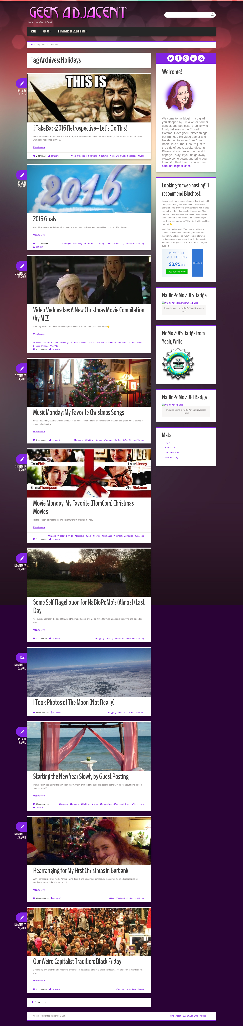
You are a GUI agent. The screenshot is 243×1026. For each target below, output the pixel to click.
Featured (104, 156)
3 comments (41, 539)
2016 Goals (44, 219)
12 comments (42, 243)
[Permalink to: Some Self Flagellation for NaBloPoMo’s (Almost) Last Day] (89, 573)
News (141, 989)
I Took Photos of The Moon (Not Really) (73, 702)
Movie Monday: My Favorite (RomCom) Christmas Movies (83, 507)
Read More (39, 147)
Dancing (93, 156)
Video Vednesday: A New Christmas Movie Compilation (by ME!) (88, 314)
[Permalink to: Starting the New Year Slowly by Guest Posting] (89, 750)
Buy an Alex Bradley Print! (70, 32)
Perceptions (106, 804)
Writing (141, 243)
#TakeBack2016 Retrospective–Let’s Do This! (80, 128)
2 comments (41, 440)
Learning (100, 243)
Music (92, 343)
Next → (42, 1002)
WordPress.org (171, 457)
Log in (167, 442)
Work (141, 156)
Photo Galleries (137, 712)
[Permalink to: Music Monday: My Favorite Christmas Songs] (89, 383)
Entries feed (170, 447)
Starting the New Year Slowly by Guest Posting (81, 776)
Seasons (132, 156)
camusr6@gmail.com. (176, 166)
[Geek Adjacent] (77, 12)
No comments (42, 712)
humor (75, 343)
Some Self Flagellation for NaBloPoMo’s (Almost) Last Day (88, 606)
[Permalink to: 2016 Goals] (89, 189)
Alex (74, 156)
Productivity (119, 243)
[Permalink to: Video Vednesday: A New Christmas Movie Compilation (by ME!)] (89, 280)
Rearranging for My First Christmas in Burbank (80, 871)
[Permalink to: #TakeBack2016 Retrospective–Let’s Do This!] (89, 115)
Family (110, 638)
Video (132, 343)
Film (56, 343)
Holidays (115, 156)
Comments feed (172, 452)
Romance (107, 536)
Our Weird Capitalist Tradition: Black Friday (77, 961)
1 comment (41, 156)
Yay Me (54, 346)
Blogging (83, 156)
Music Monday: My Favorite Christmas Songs (78, 412)
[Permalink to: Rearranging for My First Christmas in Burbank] (89, 841)
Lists (124, 156)
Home (33, 31)
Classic (37, 343)
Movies (84, 343)
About (44, 32)
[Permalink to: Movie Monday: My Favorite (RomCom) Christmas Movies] (89, 473)
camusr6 (55, 156)
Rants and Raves (122, 804)
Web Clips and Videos (134, 440)
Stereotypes (138, 804)
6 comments (41, 349)
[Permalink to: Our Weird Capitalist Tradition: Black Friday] (89, 932)
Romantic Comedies (107, 343)
